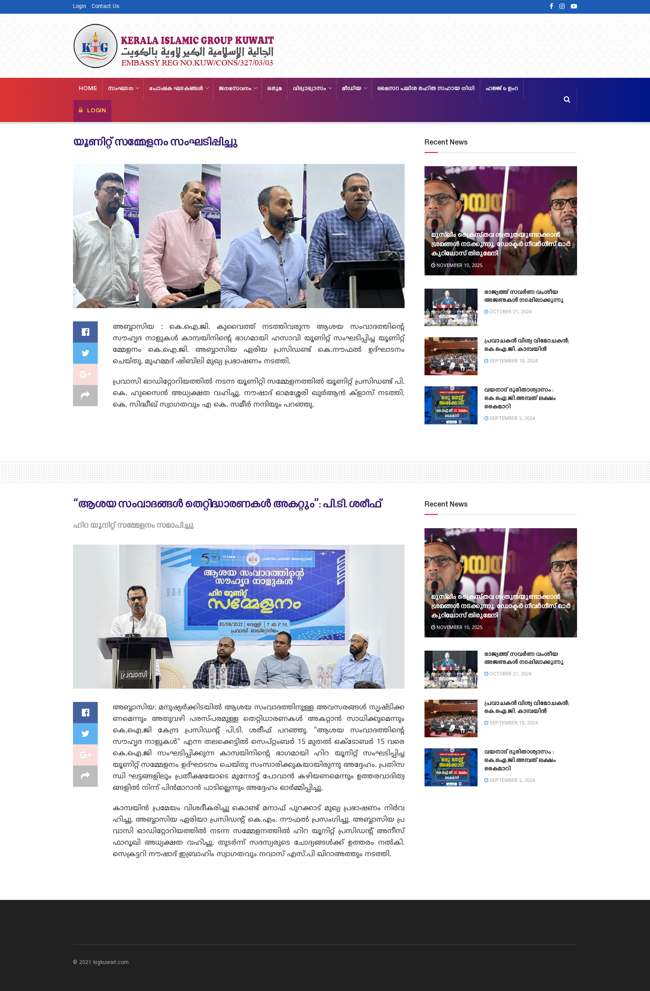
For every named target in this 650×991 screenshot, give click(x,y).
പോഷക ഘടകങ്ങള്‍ (176, 89)
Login (79, 7)
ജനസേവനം (235, 89)
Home (88, 89)
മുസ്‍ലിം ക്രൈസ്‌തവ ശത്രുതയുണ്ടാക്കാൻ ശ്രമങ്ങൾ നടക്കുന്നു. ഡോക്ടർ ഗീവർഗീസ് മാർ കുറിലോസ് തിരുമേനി (500, 244)
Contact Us (105, 7)
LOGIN (96, 111)
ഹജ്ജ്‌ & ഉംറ (502, 89)
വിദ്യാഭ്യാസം (309, 89)
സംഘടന (120, 89)
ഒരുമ (274, 89)
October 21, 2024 (509, 312)
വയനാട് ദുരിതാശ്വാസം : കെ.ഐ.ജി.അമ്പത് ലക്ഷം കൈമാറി (520, 399)
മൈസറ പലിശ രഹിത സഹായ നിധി (425, 89)
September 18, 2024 (513, 361)
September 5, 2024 (511, 418)
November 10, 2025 (458, 266)
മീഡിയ (351, 89)
